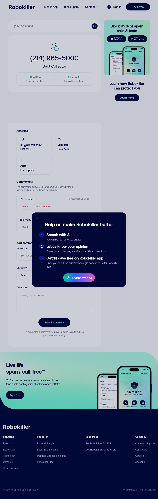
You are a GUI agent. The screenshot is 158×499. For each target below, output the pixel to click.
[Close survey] (37, 218)
